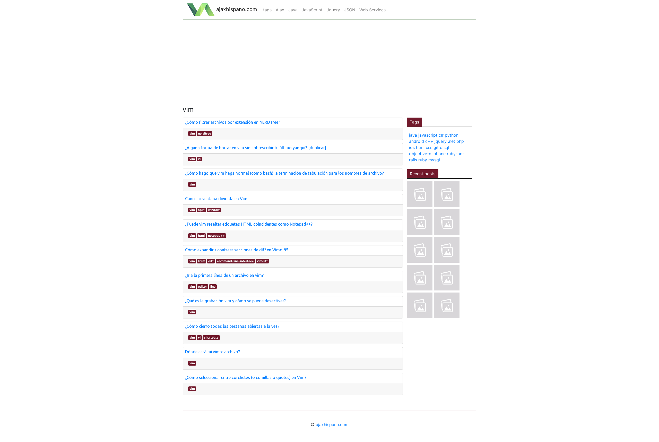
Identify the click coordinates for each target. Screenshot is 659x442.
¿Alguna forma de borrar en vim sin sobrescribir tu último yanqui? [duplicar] (255, 147)
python (451, 135)
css (429, 147)
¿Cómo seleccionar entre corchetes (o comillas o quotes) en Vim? (245, 377)
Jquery (333, 9)
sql (446, 147)
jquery (441, 141)
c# (441, 135)
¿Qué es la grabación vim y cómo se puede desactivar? (235, 300)
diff (211, 261)
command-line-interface (235, 261)
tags (267, 9)
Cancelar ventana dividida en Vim (216, 198)
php (460, 141)
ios (412, 147)
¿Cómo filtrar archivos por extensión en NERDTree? (232, 122)
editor (202, 286)
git (436, 147)
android (416, 141)
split (201, 210)
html (201, 235)
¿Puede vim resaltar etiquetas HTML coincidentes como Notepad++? (249, 224)
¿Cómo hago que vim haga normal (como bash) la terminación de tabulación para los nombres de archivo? (284, 173)
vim (192, 133)
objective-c (420, 153)
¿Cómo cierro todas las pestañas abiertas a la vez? (232, 326)
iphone (439, 153)
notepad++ (216, 235)
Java (293, 9)
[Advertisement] (329, 59)
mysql (434, 159)
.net (451, 141)
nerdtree (204, 133)
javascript (427, 135)
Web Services (372, 9)
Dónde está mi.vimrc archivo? (212, 351)
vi (199, 159)
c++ (429, 141)
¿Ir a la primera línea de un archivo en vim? (224, 275)
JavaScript (312, 9)
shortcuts (211, 337)
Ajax (280, 9)
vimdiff (262, 261)
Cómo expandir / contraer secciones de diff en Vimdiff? (236, 249)
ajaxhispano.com (236, 9)
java (413, 135)
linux (201, 261)
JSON (349, 9)
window (214, 210)
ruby (422, 159)
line (212, 286)
